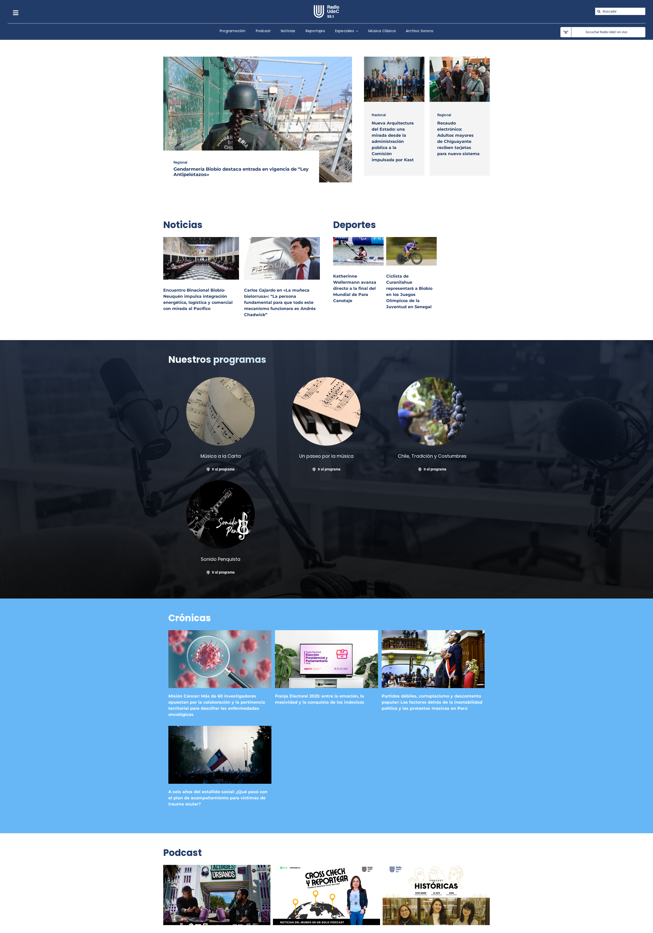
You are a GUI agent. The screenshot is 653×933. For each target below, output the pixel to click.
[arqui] (394, 58)
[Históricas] (436, 867)
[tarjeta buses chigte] (460, 58)
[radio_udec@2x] (326, 7)
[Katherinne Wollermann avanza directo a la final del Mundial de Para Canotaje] (358, 240)
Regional (180, 162)
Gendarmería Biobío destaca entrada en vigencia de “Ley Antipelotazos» (241, 172)
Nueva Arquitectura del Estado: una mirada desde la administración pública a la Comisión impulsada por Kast (393, 141)
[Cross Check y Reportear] (326, 867)
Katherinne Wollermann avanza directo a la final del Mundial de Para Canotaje (354, 288)
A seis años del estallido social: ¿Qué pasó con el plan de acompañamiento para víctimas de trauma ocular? (217, 797)
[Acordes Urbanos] (216, 867)
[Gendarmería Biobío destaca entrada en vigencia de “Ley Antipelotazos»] (257, 59)
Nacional (379, 115)
